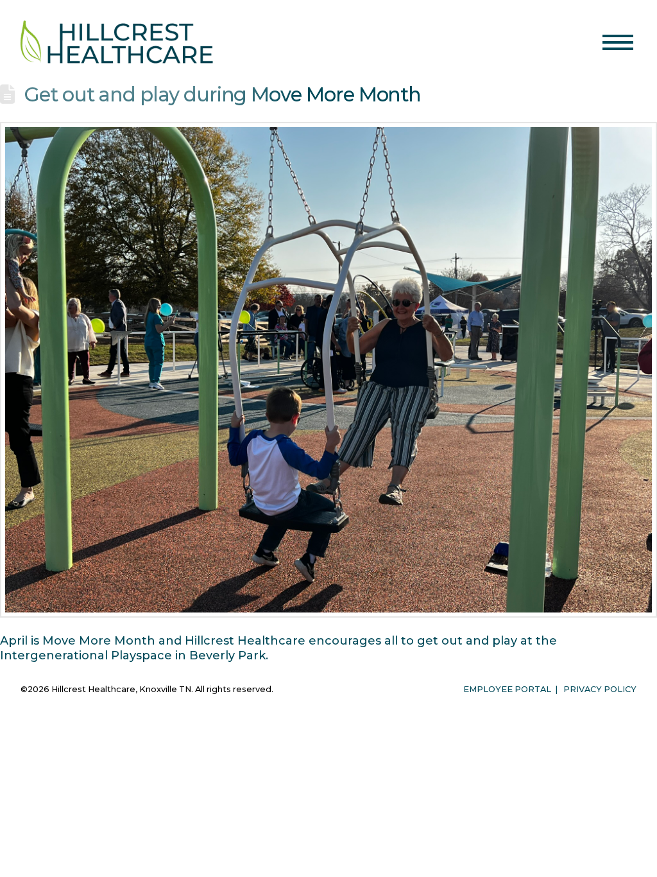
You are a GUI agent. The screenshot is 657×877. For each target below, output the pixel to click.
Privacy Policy (599, 689)
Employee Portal (507, 689)
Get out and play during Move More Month (222, 94)
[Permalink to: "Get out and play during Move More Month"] (328, 369)
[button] (617, 42)
